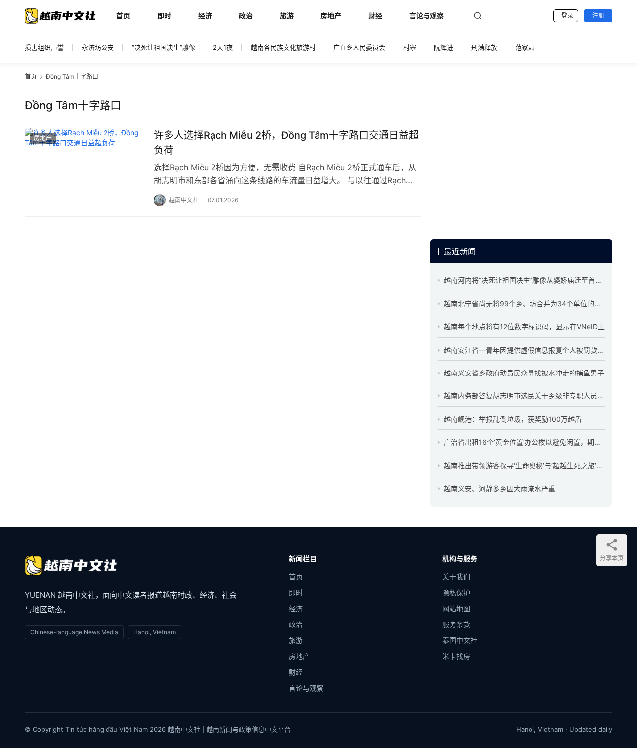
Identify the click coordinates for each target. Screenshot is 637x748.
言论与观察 (426, 15)
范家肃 (524, 47)
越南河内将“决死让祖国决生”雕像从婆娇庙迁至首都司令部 (533, 280)
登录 (567, 15)
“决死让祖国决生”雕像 (163, 47)
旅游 (287, 15)
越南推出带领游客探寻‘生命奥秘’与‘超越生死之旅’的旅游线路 (537, 465)
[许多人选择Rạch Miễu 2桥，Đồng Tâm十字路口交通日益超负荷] (84, 165)
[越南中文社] (71, 565)
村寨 (409, 47)
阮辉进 (443, 47)
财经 (375, 15)
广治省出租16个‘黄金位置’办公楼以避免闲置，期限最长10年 (537, 442)
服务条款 (456, 624)
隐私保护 (456, 592)
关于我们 (456, 576)
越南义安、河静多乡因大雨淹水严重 (499, 488)
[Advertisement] (521, 159)
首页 (123, 15)
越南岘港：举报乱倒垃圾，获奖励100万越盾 (513, 419)
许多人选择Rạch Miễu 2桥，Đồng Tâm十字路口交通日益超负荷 (286, 142)
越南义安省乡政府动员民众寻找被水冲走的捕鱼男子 (524, 373)
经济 (205, 15)
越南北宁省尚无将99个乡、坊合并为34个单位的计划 (526, 303)
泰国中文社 (459, 640)
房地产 (330, 15)
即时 (164, 15)
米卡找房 (456, 656)
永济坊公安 (98, 47)
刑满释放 (484, 47)
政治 (246, 15)
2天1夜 (223, 47)
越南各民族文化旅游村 (283, 47)
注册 (598, 15)
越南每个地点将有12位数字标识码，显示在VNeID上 (524, 326)
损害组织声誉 (44, 47)
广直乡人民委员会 (359, 47)
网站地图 (456, 608)
